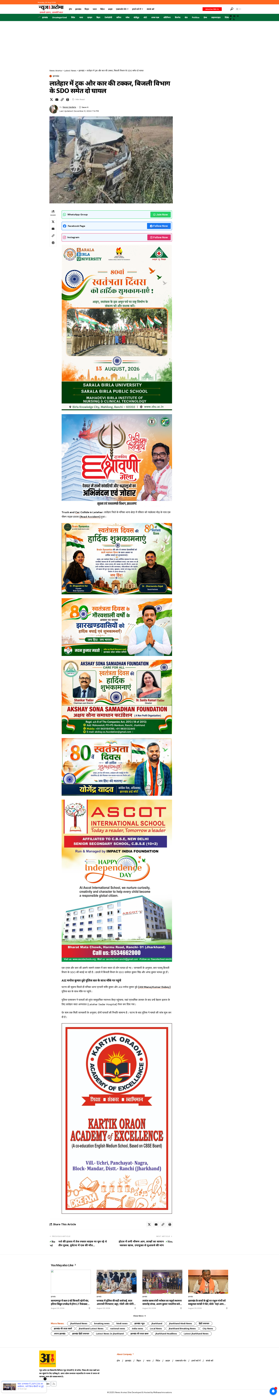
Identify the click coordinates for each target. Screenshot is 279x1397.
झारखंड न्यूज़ (139, 1323)
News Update (69, 107)
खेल (186, 17)
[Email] (57, 99)
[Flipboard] (230, 19)
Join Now (162, 214)
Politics (195, 17)
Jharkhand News (78, 1323)
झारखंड (45, 17)
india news (137, 1328)
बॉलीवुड (136, 17)
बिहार (98, 17)
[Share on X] (51, 99)
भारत (81, 17)
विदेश (73, 17)
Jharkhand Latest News (91, 1328)
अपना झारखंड (59, 1333)
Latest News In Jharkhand (110, 1333)
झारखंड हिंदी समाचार (80, 1333)
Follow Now (160, 226)
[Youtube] (41, 1383)
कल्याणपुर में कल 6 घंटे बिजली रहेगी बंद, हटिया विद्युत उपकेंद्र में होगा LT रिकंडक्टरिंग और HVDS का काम (71, 1302)
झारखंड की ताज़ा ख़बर (139, 1333)
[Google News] (234, 16)
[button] (225, 9)
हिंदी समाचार (204, 1323)
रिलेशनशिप (229, 17)
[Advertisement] (139, 43)
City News (208, 1328)
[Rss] (234, 19)
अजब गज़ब (155, 17)
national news (117, 1328)
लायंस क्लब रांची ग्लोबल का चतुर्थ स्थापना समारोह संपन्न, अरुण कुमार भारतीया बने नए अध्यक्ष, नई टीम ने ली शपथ (162, 1302)
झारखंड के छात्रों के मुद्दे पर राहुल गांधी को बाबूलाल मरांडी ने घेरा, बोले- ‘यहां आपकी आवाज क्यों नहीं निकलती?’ (207, 1302)
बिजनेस (177, 17)
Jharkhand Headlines (166, 1333)
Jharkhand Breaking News (182, 1328)
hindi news (122, 1323)
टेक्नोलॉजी (108, 17)
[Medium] (237, 16)
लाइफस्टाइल (215, 17)
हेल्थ (205, 17)
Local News (156, 1328)
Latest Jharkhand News (196, 1333)
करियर (118, 17)
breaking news (102, 1323)
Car (77, 512)
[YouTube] (231, 16)
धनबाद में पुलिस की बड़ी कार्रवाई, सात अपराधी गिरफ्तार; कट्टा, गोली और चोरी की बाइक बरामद (115, 1302)
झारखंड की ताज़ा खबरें (63, 1328)
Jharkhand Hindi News (180, 1323)
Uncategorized (59, 17)
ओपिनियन (167, 17)
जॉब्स (127, 17)
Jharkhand (156, 1323)
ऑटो (145, 17)
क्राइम (89, 17)
